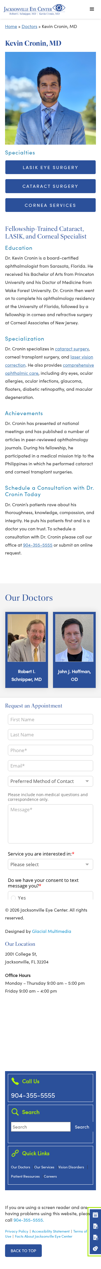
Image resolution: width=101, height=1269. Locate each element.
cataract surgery (72, 349)
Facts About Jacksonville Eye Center (43, 1236)
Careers (50, 1176)
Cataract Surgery (50, 186)
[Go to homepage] (34, 9)
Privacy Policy (16, 1231)
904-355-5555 (37, 545)
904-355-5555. (28, 1220)
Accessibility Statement (51, 1231)
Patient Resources (25, 1176)
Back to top (23, 1250)
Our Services (44, 1166)
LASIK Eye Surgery (51, 167)
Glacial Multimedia (51, 931)
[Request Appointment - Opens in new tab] (95, 1215)
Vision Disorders (71, 1166)
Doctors (29, 26)
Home (11, 26)
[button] (92, 9)
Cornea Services (50, 205)
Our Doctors (20, 1166)
